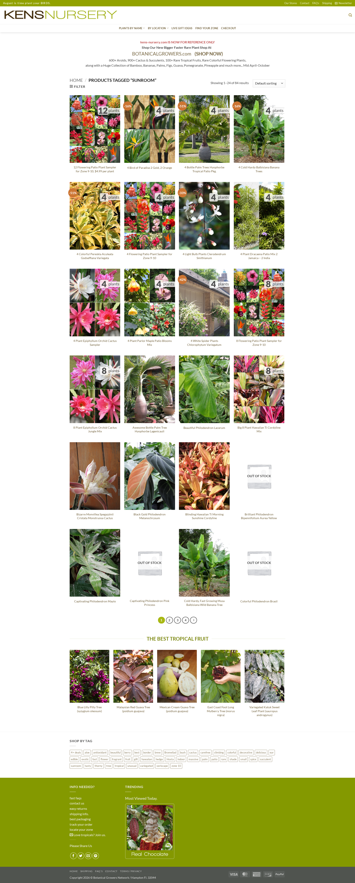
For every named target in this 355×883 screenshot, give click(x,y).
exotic (85, 759)
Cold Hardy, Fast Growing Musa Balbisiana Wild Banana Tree (204, 602)
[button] (343, 3)
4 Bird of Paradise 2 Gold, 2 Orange (149, 167)
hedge (159, 759)
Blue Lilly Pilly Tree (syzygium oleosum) (89, 709)
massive (193, 759)
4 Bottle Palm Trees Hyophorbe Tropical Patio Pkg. (204, 169)
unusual (131, 765)
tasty (88, 765)
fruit (127, 759)
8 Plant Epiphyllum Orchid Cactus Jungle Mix (95, 429)
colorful (231, 752)
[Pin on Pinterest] (95, 855)
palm (205, 759)
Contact (304, 3)
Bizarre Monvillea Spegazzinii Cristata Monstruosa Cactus (95, 516)
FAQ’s (315, 3)
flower (104, 759)
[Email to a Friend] (88, 855)
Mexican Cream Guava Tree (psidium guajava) (177, 709)
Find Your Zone (206, 28)
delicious (261, 752)
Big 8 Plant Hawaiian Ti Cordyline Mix (258, 429)
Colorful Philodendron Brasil (259, 601)
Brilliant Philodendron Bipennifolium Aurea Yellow (259, 516)
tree (108, 765)
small (243, 759)
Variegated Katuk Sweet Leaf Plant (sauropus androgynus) (264, 710)
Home (76, 80)
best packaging (80, 819)
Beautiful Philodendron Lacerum (204, 427)
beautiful (115, 752)
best (136, 752)
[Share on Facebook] (73, 855)
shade (233, 759)
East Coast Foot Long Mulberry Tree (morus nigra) (221, 710)
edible (74, 759)
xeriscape (162, 765)
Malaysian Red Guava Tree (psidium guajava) (133, 709)
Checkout (228, 28)
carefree (205, 752)
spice (253, 759)
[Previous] (70, 687)
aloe (87, 752)
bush (183, 752)
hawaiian (147, 759)
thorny (99, 765)
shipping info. (79, 814)
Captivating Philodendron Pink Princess (149, 602)
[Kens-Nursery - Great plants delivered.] (62, 15)
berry (127, 752)
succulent (265, 759)
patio (214, 759)
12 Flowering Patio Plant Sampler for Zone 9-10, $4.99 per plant (95, 169)
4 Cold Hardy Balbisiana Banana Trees (259, 169)
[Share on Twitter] (80, 855)
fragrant (117, 759)
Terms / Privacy (131, 871)
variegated (146, 765)
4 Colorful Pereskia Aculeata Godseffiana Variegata (95, 256)
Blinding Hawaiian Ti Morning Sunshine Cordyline (204, 516)
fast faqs (76, 798)
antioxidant (100, 752)
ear (272, 752)
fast (94, 759)
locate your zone (81, 829)
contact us (77, 803)
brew (158, 752)
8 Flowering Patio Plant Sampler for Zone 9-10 (259, 342)
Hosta (170, 759)
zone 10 (176, 765)
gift (136, 759)
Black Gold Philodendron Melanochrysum (150, 516)
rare (223, 759)
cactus (193, 752)
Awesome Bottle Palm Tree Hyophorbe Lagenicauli (150, 429)
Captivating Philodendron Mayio (95, 601)
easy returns (78, 808)
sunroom (76, 765)
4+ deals (76, 752)
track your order (81, 824)
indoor (181, 759)
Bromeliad (170, 752)
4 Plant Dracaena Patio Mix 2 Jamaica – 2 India (259, 256)
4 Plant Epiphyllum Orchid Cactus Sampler (95, 342)
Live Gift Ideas (182, 28)
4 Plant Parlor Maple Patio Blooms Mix (150, 342)
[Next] (193, 620)
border (147, 752)
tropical (119, 765)
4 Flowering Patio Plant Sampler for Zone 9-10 (149, 256)
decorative (246, 752)
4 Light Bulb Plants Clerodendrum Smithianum (204, 256)
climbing (219, 752)
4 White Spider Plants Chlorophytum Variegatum (204, 342)
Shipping (327, 3)
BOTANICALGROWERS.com (177, 54)
